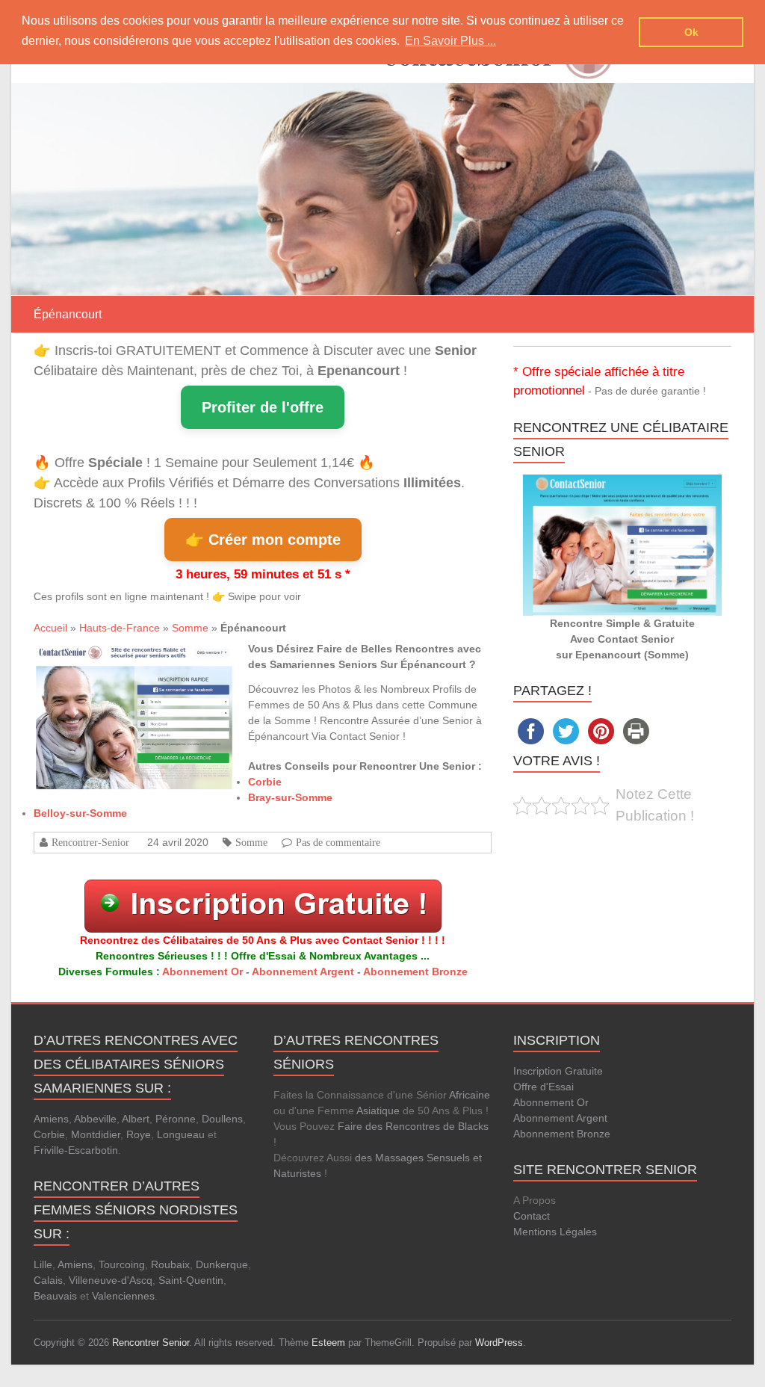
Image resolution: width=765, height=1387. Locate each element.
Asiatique (378, 1110)
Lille (43, 1264)
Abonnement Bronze (415, 971)
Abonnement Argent (303, 971)
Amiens (51, 1119)
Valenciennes (123, 1296)
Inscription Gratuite (558, 1071)
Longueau (181, 1134)
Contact (531, 1216)
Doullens (222, 1119)
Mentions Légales (555, 1232)
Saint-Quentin (190, 1280)
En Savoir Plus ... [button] (450, 40)
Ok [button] (691, 32)
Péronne (175, 1119)
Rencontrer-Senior (90, 842)
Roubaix (170, 1264)
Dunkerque (222, 1264)
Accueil (50, 628)
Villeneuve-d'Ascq (110, 1280)
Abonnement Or (202, 971)
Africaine (469, 1095)
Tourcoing (122, 1264)
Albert (135, 1119)
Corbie (265, 782)
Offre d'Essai (543, 1087)
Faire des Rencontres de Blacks (413, 1126)
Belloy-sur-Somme (80, 813)
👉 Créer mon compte (263, 539)
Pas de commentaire (338, 842)
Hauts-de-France (119, 628)
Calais (48, 1280)
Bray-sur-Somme (290, 797)
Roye (138, 1134)
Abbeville (95, 1119)
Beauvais (55, 1296)
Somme (190, 628)
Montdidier (95, 1134)
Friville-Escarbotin (76, 1150)
